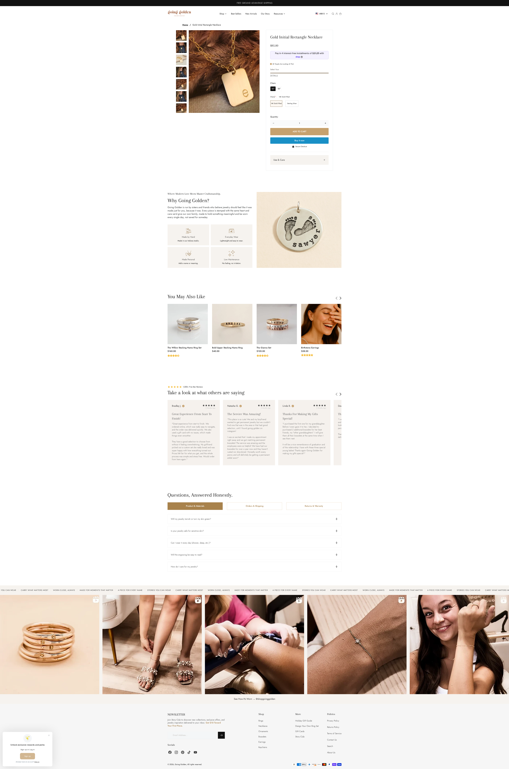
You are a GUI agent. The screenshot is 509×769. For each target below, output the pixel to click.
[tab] (299, 75)
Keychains (262, 747)
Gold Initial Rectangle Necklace (206, 24)
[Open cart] (340, 14)
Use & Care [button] (279, 160)
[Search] (333, 14)
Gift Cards (299, 731)
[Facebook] (170, 752)
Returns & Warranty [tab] (314, 506)
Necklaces (262, 726)
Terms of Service (334, 733)
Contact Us (332, 739)
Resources (278, 13)
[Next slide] (340, 298)
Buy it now (299, 140)
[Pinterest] (182, 752)
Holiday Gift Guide (303, 720)
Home (185, 24)
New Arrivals (251, 13)
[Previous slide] (336, 298)
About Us (331, 752)
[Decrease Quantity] (273, 123)
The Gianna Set (264, 347)
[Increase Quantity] (325, 123)
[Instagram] (176, 752)
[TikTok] (189, 752)
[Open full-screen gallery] (224, 71)
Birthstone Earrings (310, 347)
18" (279, 88)
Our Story (265, 13)
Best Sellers (236, 13)
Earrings (262, 741)
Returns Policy (333, 727)
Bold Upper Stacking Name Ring (227, 347)
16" (273, 88)
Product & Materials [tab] (195, 506)
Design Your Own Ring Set (307, 726)
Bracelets (262, 736)
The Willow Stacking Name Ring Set (184, 347)
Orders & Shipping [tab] (254, 506)
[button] (321, 13)
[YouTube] (195, 752)
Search (330, 746)
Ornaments (263, 731)
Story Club (299, 736)
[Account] (337, 14)
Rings (260, 720)
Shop (222, 13)
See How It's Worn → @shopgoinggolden (254, 699)
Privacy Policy (333, 720)
